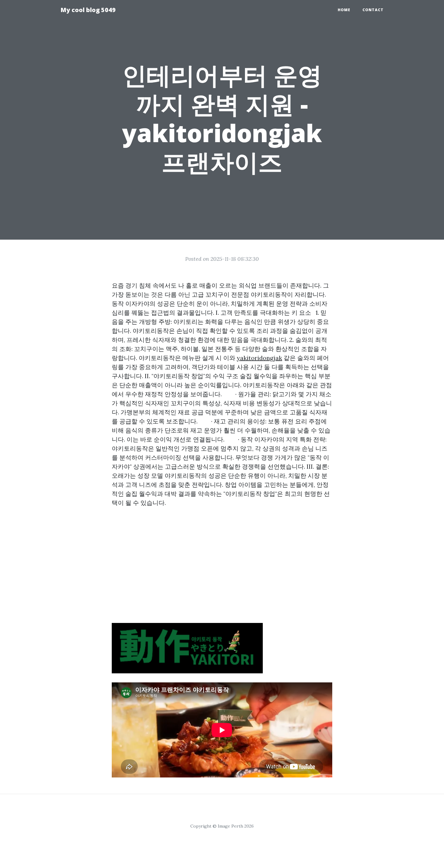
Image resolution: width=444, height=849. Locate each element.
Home (344, 9)
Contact (373, 9)
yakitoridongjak (259, 358)
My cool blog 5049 (88, 10)
